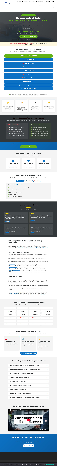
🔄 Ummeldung (28, 180)
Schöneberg (34, 317)
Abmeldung (41, 5)
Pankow (22, 320)
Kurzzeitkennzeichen (40, 1)
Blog (46, 5)
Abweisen (52, 464)
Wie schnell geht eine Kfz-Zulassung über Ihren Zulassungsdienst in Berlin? (24, 365)
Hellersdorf (9, 317)
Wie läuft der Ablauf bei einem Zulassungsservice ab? (20, 385)
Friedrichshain (22, 308)
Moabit (47, 320)
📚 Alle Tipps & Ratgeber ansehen (28, 353)
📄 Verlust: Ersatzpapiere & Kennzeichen (28, 85)
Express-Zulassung (20, 292)
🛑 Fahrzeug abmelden (28, 74)
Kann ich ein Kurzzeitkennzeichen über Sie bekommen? (20, 393)
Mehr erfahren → (20, 184)
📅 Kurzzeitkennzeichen (28, 81)
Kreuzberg (34, 308)
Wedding (10, 314)
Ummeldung (25, 1)
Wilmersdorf (22, 314)
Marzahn (10, 320)
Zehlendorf (47, 317)
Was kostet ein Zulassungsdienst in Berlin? (18, 381)
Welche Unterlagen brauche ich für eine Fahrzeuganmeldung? (22, 373)
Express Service (31, 1)
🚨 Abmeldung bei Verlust (28, 77)
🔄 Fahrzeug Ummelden (28, 66)
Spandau (22, 311)
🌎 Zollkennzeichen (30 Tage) (28, 88)
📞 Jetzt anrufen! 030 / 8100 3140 (29, 55)
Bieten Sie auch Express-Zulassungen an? (18, 389)
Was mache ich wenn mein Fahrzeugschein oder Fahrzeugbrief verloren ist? (24, 397)
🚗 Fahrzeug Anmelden (28, 63)
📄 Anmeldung (20, 180)
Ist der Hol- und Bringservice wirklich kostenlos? (19, 377)
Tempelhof (47, 311)
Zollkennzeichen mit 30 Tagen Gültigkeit (37, 294)
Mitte (47, 308)
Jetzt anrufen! (51, 5)
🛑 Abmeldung (37, 180)
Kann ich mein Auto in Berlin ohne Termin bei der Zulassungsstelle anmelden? (25, 369)
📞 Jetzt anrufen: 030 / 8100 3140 (28, 36)
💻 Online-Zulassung (28, 70)
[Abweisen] (55, 464)
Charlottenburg (10, 308)
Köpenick (22, 317)
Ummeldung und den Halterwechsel (34, 247)
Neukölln (10, 311)
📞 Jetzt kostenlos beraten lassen (28, 146)
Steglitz (35, 311)
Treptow (35, 320)
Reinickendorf (35, 314)
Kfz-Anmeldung (21, 247)
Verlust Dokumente (50, 1)
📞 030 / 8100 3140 (28, 445)
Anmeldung (19, 1)
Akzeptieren (48, 464)
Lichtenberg (47, 314)
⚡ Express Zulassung (28, 59)
